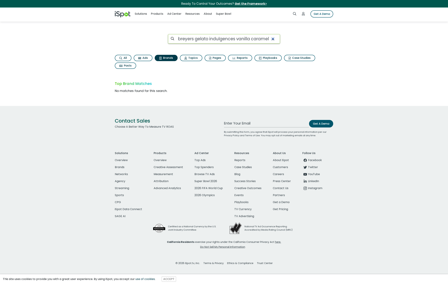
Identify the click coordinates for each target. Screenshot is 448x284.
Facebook (315, 160)
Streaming (122, 188)
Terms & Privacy (213, 263)
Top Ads (200, 160)
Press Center (282, 181)
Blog (237, 174)
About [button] (208, 14)
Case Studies (301, 58)
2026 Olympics (204, 195)
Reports (242, 58)
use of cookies (145, 279)
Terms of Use (252, 135)
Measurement (163, 174)
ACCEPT (168, 279)
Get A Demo (322, 14)
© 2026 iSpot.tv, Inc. (188, 263)
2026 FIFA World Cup (208, 188)
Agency (120, 181)
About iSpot (281, 160)
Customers (280, 167)
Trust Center (265, 263)
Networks (121, 174)
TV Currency (243, 209)
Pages (216, 58)
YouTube (314, 174)
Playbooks (269, 58)
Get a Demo (281, 202)
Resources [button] (192, 14)
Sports (119, 195)
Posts (127, 66)
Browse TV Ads (204, 174)
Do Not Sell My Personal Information (222, 247)
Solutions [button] (141, 14)
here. (278, 242)
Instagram (315, 188)
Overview (121, 160)
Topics (193, 58)
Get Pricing (280, 209)
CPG (118, 202)
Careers (278, 174)
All (125, 58)
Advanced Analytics (167, 188)
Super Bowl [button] (223, 14)
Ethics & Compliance (240, 263)
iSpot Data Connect (128, 209)
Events (239, 195)
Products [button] (157, 14)
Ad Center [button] (174, 14)
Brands (167, 58)
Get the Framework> (251, 4)
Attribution (161, 181)
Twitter (313, 167)
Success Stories (245, 181)
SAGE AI (120, 216)
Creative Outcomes (247, 188)
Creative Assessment (168, 167)
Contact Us (280, 188)
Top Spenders (204, 167)
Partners (279, 195)
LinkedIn (313, 181)
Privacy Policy (231, 135)
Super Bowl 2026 (205, 181)
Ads (145, 58)
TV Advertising (244, 216)
